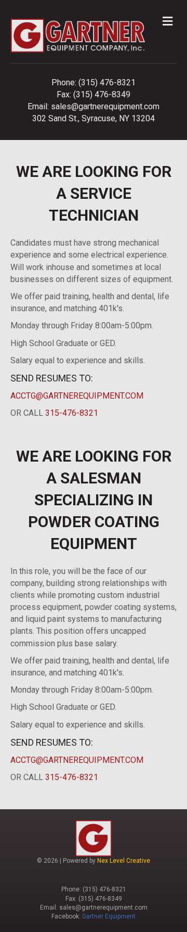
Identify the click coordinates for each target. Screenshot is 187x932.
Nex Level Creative (123, 860)
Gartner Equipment (109, 916)
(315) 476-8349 (101, 94)
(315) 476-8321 (107, 82)
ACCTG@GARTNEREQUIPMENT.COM (76, 396)
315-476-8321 (71, 413)
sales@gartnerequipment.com (105, 106)
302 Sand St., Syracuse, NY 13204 (93, 118)
